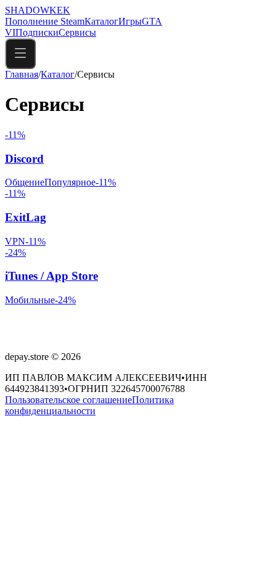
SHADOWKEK (37, 10)
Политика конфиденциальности (89, 405)
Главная (21, 74)
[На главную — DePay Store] (80, 318)
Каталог (101, 21)
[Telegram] (27, 335)
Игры (130, 21)
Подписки (37, 32)
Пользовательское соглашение (68, 399)
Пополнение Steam (44, 21)
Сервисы (77, 32)
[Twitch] (12, 335)
